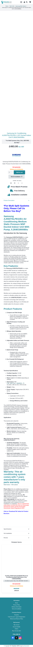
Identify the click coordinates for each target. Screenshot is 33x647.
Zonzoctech (26, 645)
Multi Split (12, 6)
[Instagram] (20, 637)
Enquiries (16, 614)
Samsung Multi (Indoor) (21, 6)
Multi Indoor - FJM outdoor (11, 484)
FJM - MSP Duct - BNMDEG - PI (15, 383)
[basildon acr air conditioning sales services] (6, 2)
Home (7, 6)
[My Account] (24, 2)
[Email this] (11, 183)
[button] (21, 2)
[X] (16, 637)
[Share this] (14, 183)
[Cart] (30, 2)
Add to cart (19, 172)
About (16, 602)
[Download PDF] (15, 520)
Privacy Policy (16, 604)
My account (16, 624)
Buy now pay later (16, 630)
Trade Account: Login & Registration (16, 616)
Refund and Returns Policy (16, 618)
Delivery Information (16, 606)
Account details (16, 626)
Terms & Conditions (16, 608)
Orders (16, 628)
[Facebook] (12, 637)
